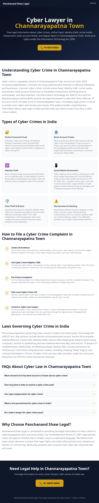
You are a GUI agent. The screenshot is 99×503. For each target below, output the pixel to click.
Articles (93, 3)
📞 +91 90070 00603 (50, 47)
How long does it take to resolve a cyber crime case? (49, 384)
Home (75, 498)
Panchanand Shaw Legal (16, 3)
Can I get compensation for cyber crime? (49, 394)
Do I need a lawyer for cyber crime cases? (49, 412)
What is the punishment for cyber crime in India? (49, 403)
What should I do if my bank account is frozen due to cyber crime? (49, 375)
